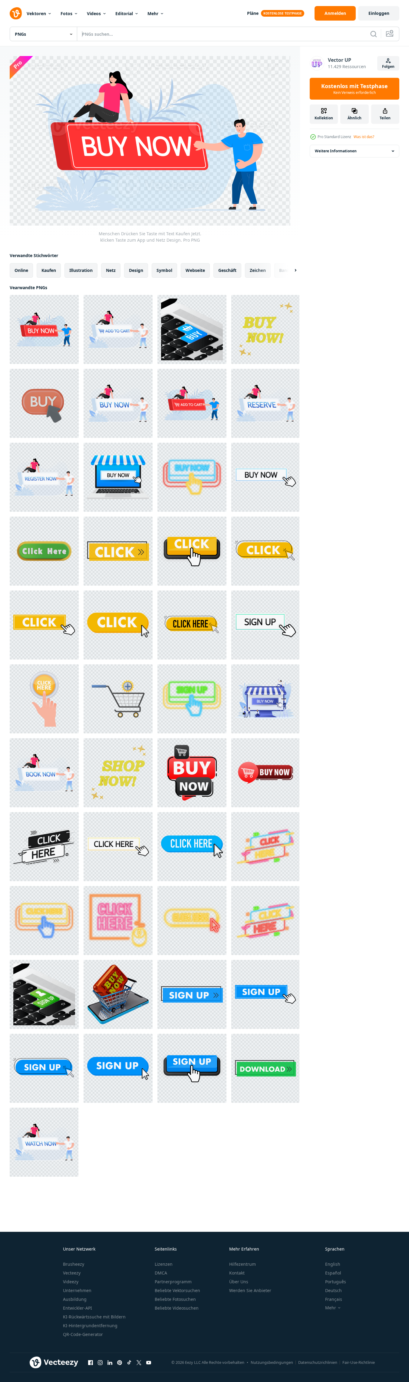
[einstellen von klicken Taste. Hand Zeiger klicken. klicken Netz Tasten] (118, 551)
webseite (195, 270)
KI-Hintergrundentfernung (90, 1325)
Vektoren (36, 13)
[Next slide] (290, 270)
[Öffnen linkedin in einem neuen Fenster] (109, 1362)
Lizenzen (164, 1264)
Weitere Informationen (336, 151)
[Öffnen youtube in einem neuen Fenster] (148, 1362)
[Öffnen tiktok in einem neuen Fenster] (129, 1362)
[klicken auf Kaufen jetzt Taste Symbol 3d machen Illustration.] (44, 403)
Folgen (388, 66)
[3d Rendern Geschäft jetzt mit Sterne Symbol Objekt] (118, 772)
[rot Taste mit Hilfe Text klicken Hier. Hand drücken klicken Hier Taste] (44, 698)
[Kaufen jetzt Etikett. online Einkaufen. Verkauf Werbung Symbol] (191, 772)
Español (333, 1273)
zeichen (258, 270)
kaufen (48, 270)
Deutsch (333, 1290)
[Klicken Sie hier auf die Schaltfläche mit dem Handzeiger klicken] (191, 625)
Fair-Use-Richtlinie (358, 1362)
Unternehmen (77, 1290)
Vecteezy (72, 1273)
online (21, 270)
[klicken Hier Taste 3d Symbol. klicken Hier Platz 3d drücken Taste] (44, 551)
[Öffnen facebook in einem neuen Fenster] (90, 1362)
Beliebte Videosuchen (177, 1308)
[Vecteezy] (16, 13)
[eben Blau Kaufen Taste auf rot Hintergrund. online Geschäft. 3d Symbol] (191, 329)
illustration (81, 270)
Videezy (70, 1281)
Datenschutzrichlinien (317, 1362)
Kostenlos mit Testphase (354, 88)
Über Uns (238, 1281)
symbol (164, 270)
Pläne (253, 13)
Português (335, 1281)
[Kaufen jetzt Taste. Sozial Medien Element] (265, 698)
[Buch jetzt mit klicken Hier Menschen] (44, 772)
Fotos (66, 13)
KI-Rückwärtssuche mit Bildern (94, 1317)
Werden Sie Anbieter (250, 1290)
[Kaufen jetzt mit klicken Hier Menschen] (118, 403)
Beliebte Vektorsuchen (177, 1290)
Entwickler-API (77, 1308)
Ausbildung (75, 1299)
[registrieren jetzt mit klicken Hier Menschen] (44, 477)
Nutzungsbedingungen (272, 1362)
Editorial (124, 13)
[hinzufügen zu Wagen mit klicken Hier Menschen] (118, 329)
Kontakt (237, 1273)
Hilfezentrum (242, 1264)
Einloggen (378, 13)
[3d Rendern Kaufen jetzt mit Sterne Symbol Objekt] (265, 329)
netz (111, 270)
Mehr (152, 13)
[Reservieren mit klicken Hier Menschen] (265, 403)
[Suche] (373, 34)
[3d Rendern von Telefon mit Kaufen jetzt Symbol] (118, 994)
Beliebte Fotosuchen (175, 1299)
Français (333, 1299)
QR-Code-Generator (83, 1334)
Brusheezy (73, 1264)
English (332, 1264)
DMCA (161, 1273)
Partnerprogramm (173, 1281)
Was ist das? (364, 136)
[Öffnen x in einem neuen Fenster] (139, 1362)
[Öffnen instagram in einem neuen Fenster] (100, 1362)
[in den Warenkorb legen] (118, 698)
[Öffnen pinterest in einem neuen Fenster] (119, 1362)
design (136, 270)
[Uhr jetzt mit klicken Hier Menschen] (44, 1142)
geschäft (227, 270)
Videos (94, 13)
